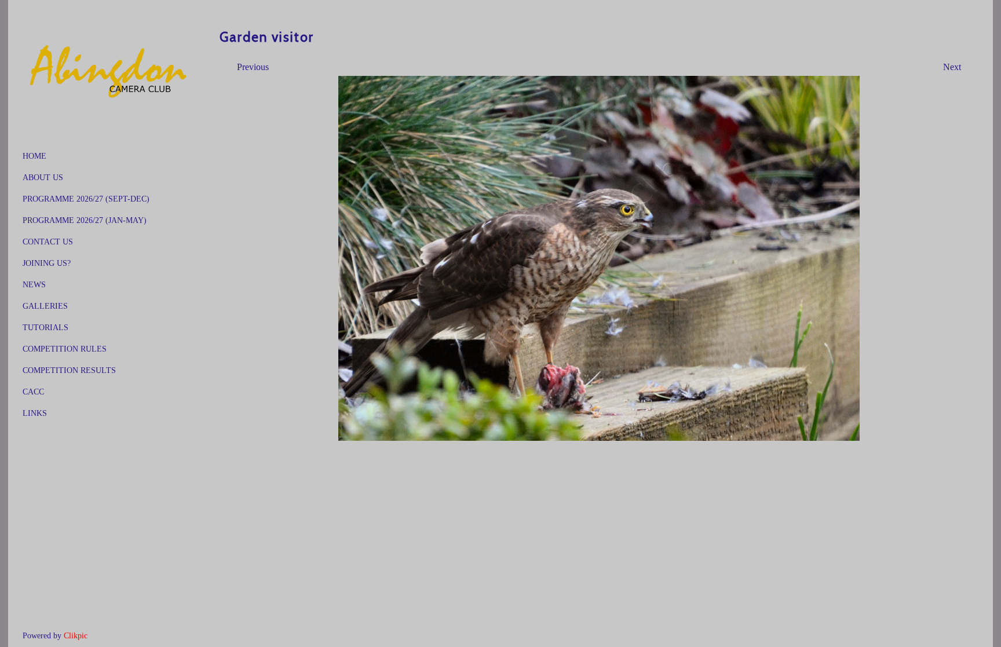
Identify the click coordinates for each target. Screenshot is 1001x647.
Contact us (48, 241)
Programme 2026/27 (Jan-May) (85, 220)
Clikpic (75, 635)
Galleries (45, 305)
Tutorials (45, 327)
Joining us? (47, 263)
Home (34, 155)
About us (43, 177)
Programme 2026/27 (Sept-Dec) (86, 198)
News (34, 284)
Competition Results (69, 370)
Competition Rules (65, 348)
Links (35, 413)
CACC (33, 391)
